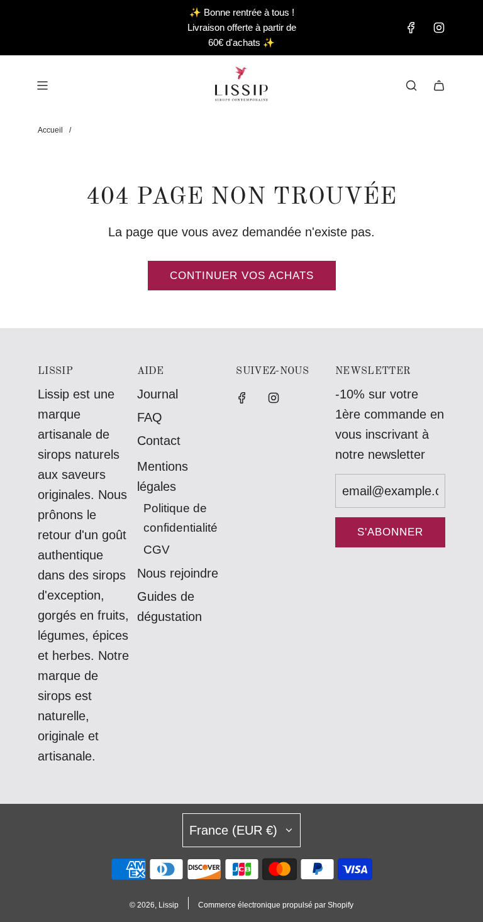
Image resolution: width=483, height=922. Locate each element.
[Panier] (439, 85)
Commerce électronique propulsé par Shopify (275, 905)
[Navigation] (42, 85)
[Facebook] (411, 27)
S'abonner (390, 532)
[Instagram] (439, 27)
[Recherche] (411, 85)
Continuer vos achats (242, 276)
